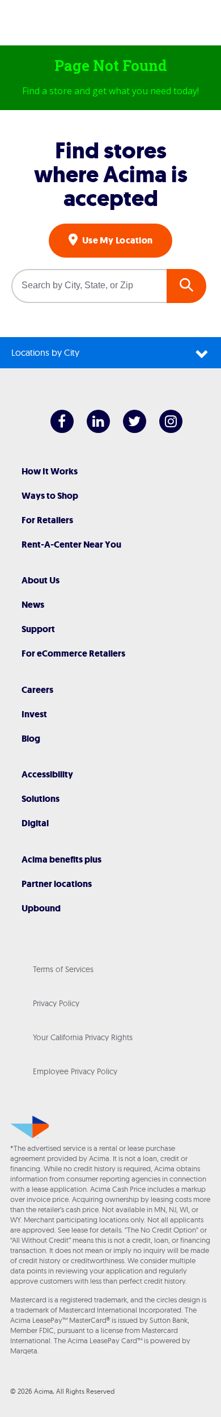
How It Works (50, 471)
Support (38, 629)
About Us (41, 580)
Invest (34, 714)
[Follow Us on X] (129, 430)
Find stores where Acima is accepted (111, 174)
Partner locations (57, 884)
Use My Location (116, 240)
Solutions (41, 799)
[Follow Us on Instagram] (165, 430)
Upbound (41, 908)
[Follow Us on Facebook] (56, 430)
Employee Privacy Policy (75, 1071)
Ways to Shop (50, 496)
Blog (31, 739)
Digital (35, 823)
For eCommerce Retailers (73, 653)
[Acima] (110, 25)
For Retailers (47, 520)
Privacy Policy (56, 1003)
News (33, 605)
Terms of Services (63, 969)
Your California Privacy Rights (83, 1037)
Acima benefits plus (61, 859)
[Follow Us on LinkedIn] (92, 430)
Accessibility (47, 774)
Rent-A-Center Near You (71, 544)
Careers (37, 690)
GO (186, 286)
